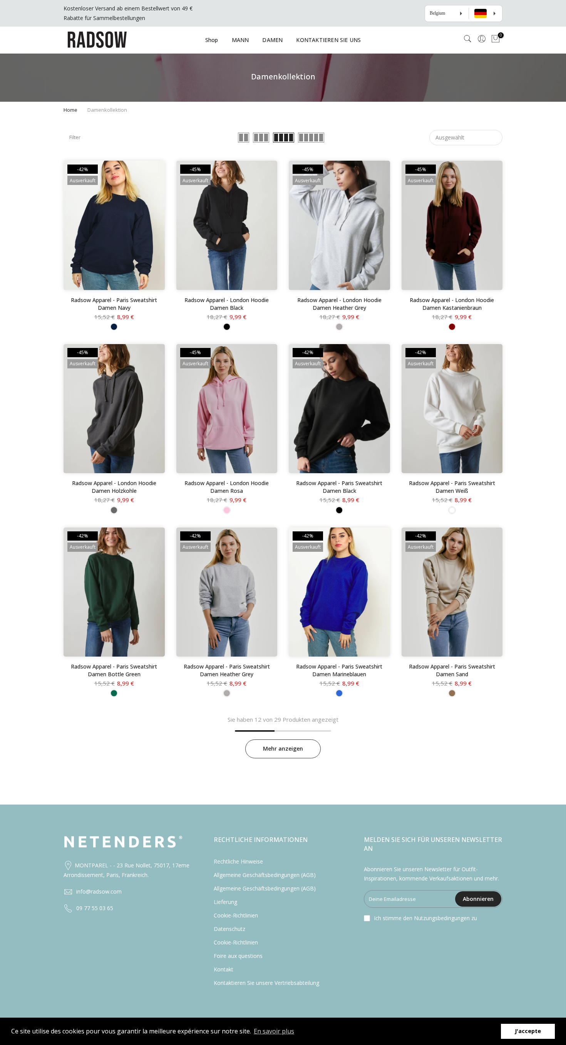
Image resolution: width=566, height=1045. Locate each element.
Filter (74, 137)
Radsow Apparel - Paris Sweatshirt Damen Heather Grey (227, 670)
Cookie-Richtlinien (236, 915)
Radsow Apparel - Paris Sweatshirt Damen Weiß (452, 486)
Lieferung (225, 902)
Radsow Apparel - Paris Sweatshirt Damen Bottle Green (114, 670)
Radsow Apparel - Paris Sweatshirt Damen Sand (452, 670)
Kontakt (223, 969)
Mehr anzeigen (283, 748)
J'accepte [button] (528, 1031)
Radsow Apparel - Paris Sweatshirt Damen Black (339, 486)
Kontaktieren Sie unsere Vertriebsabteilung (266, 982)
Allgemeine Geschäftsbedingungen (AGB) (265, 875)
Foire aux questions (238, 955)
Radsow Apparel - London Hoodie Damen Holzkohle (114, 486)
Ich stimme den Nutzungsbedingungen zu (425, 918)
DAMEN (272, 40)
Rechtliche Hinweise (238, 861)
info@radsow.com (99, 891)
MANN (240, 40)
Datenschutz (229, 928)
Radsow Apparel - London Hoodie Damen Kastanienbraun (452, 303)
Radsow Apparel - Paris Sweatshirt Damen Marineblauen (339, 670)
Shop (211, 40)
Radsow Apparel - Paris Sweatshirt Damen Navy (114, 303)
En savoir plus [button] (274, 1031)
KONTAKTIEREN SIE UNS (328, 40)
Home (70, 109)
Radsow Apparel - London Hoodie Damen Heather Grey (339, 303)
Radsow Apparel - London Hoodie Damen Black (226, 303)
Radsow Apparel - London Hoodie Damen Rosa (226, 486)
